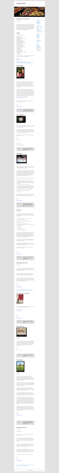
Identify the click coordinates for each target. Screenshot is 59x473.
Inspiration (31, 355)
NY (26, 321)
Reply (23, 206)
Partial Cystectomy (26, 205)
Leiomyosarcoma (19, 290)
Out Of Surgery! (19, 153)
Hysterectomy (24, 204)
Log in (37, 44)
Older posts (17, 467)
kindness (17, 290)
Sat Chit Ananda (26, 423)
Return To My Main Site (21, 16)
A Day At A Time (19, 62)
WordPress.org (38, 46)
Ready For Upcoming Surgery (22, 262)
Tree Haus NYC (29, 149)
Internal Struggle (19, 359)
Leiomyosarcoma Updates (23, 62)
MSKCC (23, 205)
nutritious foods (26, 149)
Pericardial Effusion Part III (21, 427)
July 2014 (38, 37)
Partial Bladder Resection (30, 422)
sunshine (24, 110)
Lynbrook (25, 321)
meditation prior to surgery (25, 258)
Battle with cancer (25, 355)
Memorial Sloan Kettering (25, 422)
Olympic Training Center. (29, 321)
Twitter (20, 53)
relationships (24, 423)
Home (17, 16)
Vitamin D (27, 110)
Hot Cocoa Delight (19, 114)
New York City (24, 290)
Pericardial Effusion (22, 465)
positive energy (29, 205)
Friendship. (29, 355)
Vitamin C (25, 110)
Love (32, 355)
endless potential (32, 62)
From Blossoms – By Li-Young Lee (22, 18)
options (41, 50)
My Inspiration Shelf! (20, 326)
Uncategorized (24, 257)
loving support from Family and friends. (29, 204)
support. (24, 465)
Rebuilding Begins (19, 65)
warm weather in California (30, 110)
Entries (38, 45)
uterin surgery (27, 290)
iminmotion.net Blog (20, 3)
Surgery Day (18, 209)
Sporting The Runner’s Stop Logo (22, 293)
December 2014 (38, 34)
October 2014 (38, 35)
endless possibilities (29, 62)
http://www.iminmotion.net (19, 140)
